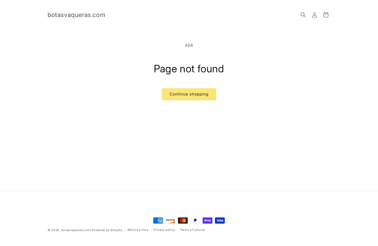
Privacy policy (164, 230)
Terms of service (192, 230)
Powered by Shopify (107, 230)
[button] (303, 15)
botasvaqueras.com (76, 230)
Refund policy (138, 230)
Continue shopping (189, 94)
